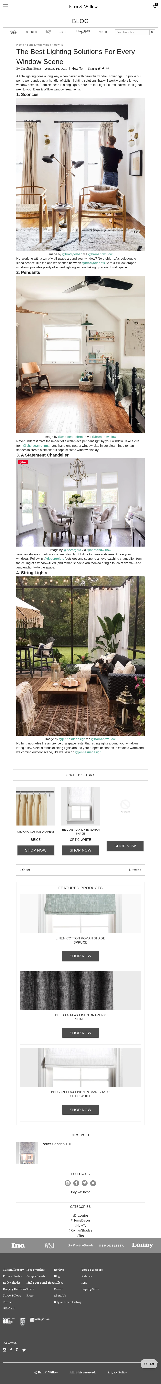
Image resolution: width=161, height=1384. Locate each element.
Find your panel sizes (40, 1282)
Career (58, 1289)
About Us (60, 1295)
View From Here (83, 32)
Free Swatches (36, 1269)
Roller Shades (12, 1282)
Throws (8, 1302)
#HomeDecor (80, 1220)
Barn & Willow (48, 1372)
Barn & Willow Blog (39, 44)
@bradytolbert (72, 254)
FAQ (84, 1282)
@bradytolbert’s (93, 263)
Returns (86, 1276)
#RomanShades (80, 1230)
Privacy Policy (117, 1372)
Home (20, 44)
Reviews (59, 1269)
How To (48, 32)
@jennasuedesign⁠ (72, 739)
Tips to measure (92, 1269)
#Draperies (80, 1215)
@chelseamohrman (72, 436)
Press (30, 1295)
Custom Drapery (13, 1269)
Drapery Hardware (15, 1289)
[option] (18, 1245)
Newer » (135, 870)
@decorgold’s (54, 558)
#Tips (81, 1235)
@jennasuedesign (88, 752)
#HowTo (81, 1225)
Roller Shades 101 (56, 1144)
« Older (24, 870)
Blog (57, 1276)
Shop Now (36, 850)
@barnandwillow (100, 254)
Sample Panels (36, 1276)
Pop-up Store (90, 1289)
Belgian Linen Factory (67, 1302)
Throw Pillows (12, 1295)
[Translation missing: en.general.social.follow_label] (4, 1350)
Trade (30, 1289)
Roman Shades (12, 1276)
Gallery (58, 1282)
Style (63, 32)
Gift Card (9, 1308)
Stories (31, 32)
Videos (103, 32)
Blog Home (13, 32)
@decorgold (72, 550)
